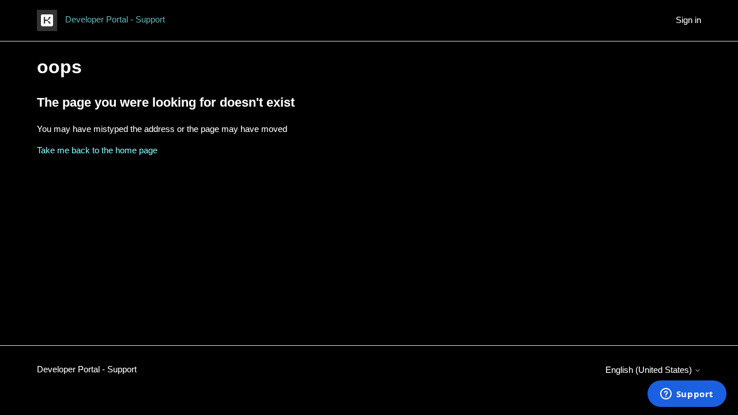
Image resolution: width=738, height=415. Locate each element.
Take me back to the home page (97, 150)
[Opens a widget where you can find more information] (686, 394)
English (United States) (649, 370)
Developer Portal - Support (87, 369)
